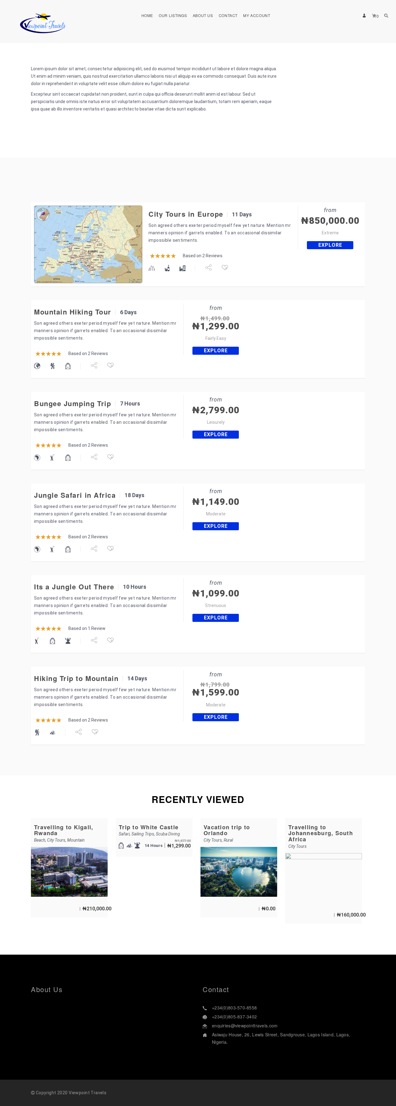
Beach (39, 840)
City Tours (56, 840)
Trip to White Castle (149, 827)
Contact (228, 15)
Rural (228, 840)
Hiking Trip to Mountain (76, 678)
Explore (330, 245)
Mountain (76, 840)
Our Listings (173, 15)
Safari (124, 833)
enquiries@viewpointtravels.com (245, 1025)
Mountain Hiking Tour (72, 312)
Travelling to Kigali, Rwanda (63, 830)
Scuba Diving (168, 833)
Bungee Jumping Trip (72, 403)
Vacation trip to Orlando (227, 830)
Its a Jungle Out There (74, 587)
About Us (203, 15)
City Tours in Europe (185, 214)
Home (147, 15)
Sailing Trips (142, 833)
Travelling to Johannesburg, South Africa (320, 833)
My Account (256, 15)
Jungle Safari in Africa (75, 495)
